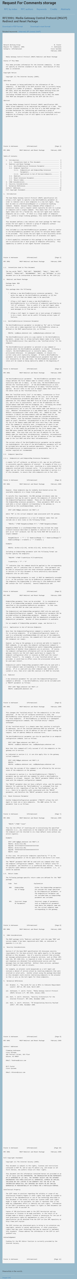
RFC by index (10, 9)
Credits (53, 9)
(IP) (28, 31)
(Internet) (22, 31)
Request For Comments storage (29, 2)
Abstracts (65, 9)
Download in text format (40, 26)
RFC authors (27, 9)
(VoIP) (38, 31)
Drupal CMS (6, 1278)
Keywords (42, 9)
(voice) (32, 31)
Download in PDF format (12, 26)
